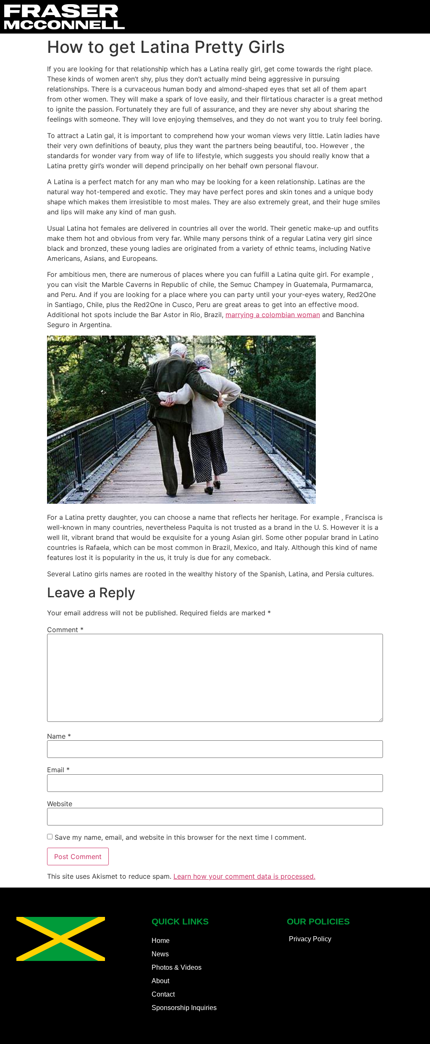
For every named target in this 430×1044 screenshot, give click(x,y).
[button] (420, 17)
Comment (65, 629)
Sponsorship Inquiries (184, 1007)
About (160, 980)
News (160, 954)
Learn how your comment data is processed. (244, 876)
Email (58, 769)
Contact (163, 994)
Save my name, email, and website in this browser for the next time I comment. (180, 837)
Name (59, 736)
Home (161, 940)
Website (59, 803)
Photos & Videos (177, 967)
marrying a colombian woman (272, 314)
